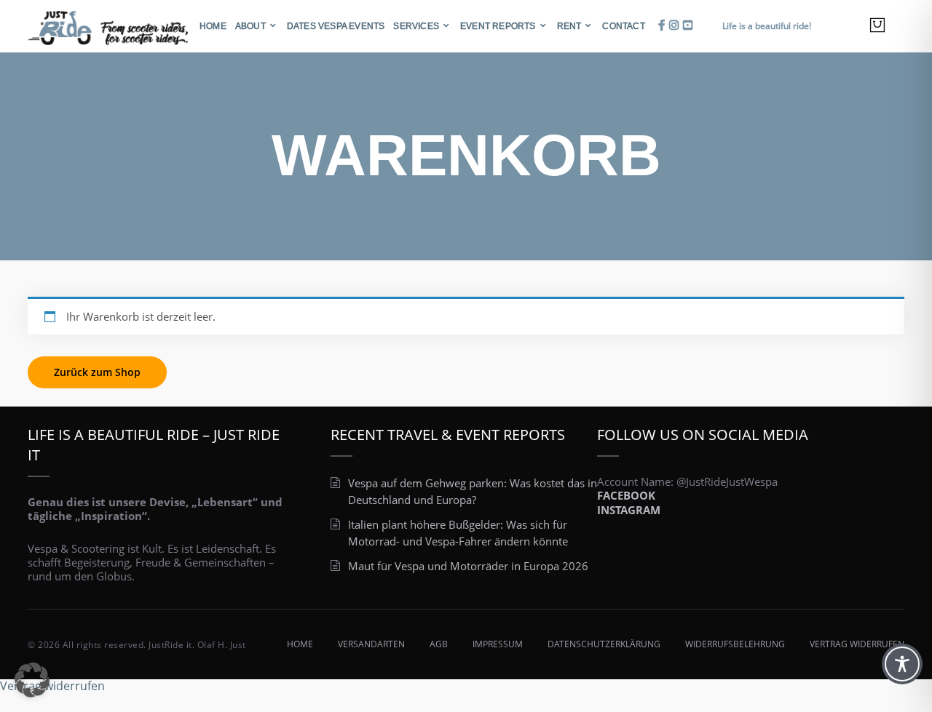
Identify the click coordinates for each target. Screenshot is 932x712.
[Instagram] (674, 25)
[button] (32, 680)
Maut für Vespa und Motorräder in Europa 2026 (468, 566)
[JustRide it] (108, 24)
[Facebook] (661, 25)
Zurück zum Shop (97, 372)
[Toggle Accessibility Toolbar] (902, 664)
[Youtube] (688, 25)
